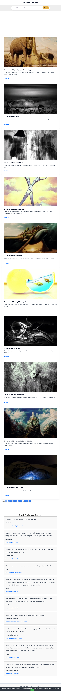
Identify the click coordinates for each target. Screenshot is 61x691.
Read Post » (7, 78)
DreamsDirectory (30, 2)
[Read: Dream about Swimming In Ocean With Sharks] (30, 423)
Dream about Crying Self (12, 591)
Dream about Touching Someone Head (15, 526)
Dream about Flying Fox (12, 348)
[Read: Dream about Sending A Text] (30, 145)
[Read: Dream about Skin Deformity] (30, 469)
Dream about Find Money (12, 542)
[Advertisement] (30, 22)
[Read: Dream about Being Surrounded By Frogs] (30, 52)
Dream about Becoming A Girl (14, 395)
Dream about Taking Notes (12, 673)
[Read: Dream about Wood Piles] (30, 98)
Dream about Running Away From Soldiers (16, 621)
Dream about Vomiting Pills (13, 255)
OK (32, 689)
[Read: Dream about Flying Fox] (30, 330)
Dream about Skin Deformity (13, 487)
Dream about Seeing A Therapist (15, 302)
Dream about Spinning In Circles (14, 572)
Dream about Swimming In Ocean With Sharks (19, 441)
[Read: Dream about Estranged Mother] (30, 191)
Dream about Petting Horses (13, 657)
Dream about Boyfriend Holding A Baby (15, 559)
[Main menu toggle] (58, 2)
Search (46, 8)
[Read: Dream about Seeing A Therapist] (30, 284)
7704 (26, 501)
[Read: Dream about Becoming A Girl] (30, 377)
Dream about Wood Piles (12, 116)
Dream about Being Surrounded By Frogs (17, 70)
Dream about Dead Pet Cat (12, 608)
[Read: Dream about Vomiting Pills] (30, 238)
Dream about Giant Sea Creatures (14, 638)
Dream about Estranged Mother (14, 209)
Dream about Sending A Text (13, 163)
